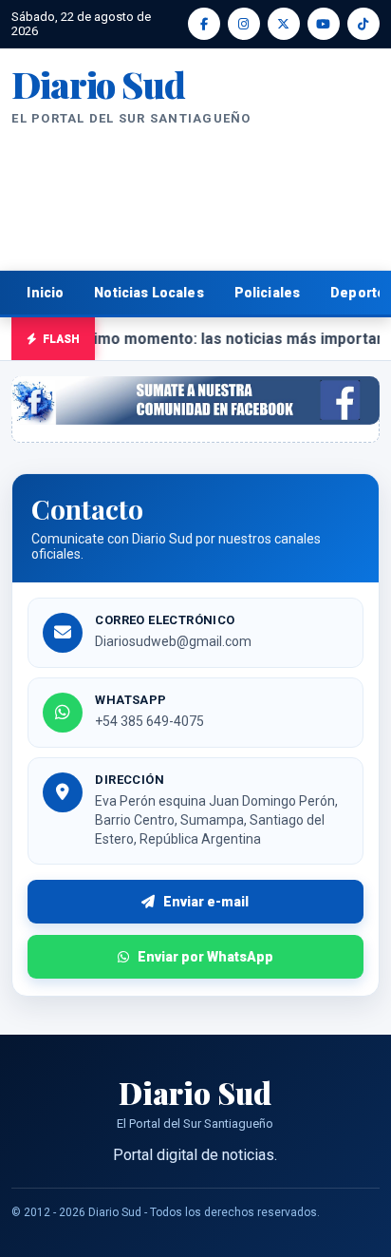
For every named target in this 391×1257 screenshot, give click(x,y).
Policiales (267, 292)
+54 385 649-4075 (149, 721)
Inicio (45, 292)
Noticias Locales (148, 292)
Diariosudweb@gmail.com (173, 641)
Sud (97, 84)
